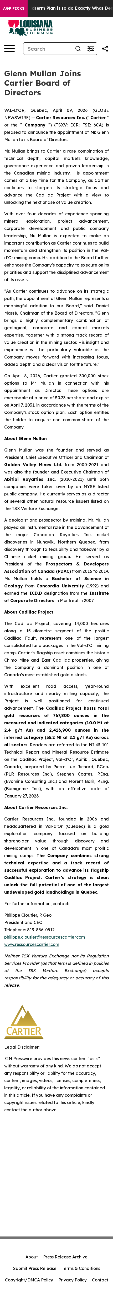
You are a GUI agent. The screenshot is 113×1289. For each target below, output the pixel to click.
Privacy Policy (72, 1279)
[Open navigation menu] (9, 48)
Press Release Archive (65, 1256)
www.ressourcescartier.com (31, 944)
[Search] (78, 49)
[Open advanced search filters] (90, 49)
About (31, 1256)
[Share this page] (105, 48)
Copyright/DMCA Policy (29, 1279)
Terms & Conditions (81, 1268)
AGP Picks (13, 8)
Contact (100, 1279)
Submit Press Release (34, 1268)
